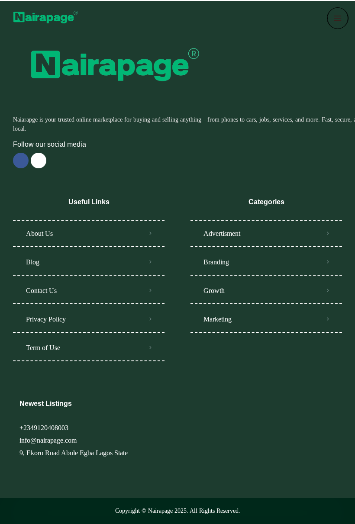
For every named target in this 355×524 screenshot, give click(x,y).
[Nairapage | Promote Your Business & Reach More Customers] (44, 18)
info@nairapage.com (48, 440)
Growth (214, 290)
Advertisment (221, 233)
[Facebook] (21, 160)
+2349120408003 (43, 427)
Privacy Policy (46, 319)
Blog (32, 262)
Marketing (217, 319)
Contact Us (41, 290)
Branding (216, 262)
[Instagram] (38, 160)
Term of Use (43, 347)
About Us (39, 233)
